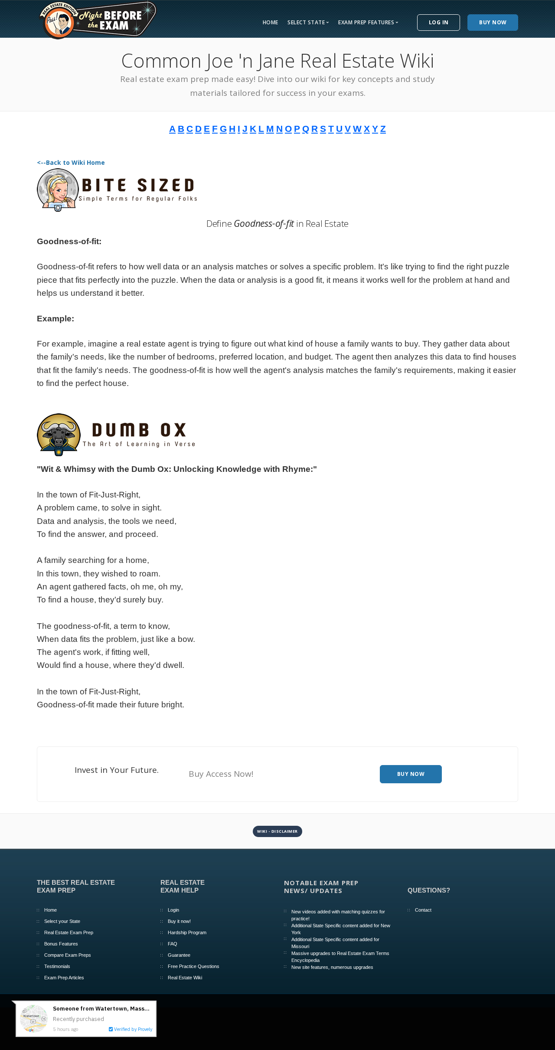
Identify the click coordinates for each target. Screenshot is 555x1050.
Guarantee (179, 955)
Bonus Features (61, 943)
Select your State (62, 921)
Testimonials (57, 966)
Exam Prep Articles (64, 977)
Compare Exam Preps (67, 955)
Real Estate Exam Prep (68, 932)
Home (270, 22)
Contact (423, 910)
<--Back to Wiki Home (71, 162)
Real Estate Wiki (185, 977)
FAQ (172, 943)
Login (173, 910)
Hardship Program (187, 932)
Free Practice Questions (193, 966)
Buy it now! (179, 921)
